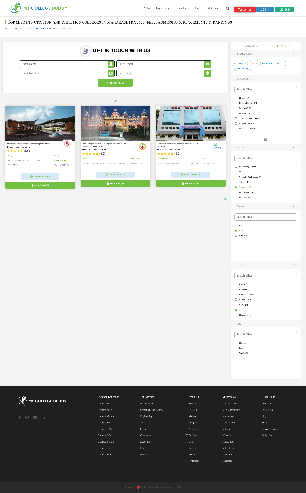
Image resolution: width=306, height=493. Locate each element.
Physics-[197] (245, 98)
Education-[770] (246, 197)
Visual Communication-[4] (250, 118)
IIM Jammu (226, 435)
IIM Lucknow (228, 448)
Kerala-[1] (243, 305)
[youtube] (35, 417)
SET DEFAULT (283, 46)
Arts (142, 422)
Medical (144, 454)
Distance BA (104, 448)
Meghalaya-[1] (245, 315)
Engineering (162, 8)
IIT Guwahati (191, 410)
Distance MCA (105, 410)
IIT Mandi (190, 454)
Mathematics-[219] (247, 129)
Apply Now (41, 185)
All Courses (213, 8)
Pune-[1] (242, 348)
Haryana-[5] (244, 289)
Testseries (245, 10)
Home (8, 28)
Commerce (145, 435)
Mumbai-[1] (244, 343)
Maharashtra (242, 68)
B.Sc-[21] (243, 225)
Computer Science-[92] (248, 123)
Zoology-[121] (245, 108)
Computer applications (151, 410)
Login (265, 9)
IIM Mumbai (227, 454)
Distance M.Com (106, 416)
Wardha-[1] (244, 353)
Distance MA (104, 422)
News (264, 422)
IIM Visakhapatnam (230, 410)
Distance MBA (105, 403)
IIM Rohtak (226, 461)
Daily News (267, 435)
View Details (41, 176)
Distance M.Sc (105, 454)
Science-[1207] (244, 187)
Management (146, 403)
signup (284, 9)
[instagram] (27, 417)
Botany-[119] (244, 113)
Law (142, 448)
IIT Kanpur (190, 448)
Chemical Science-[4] (248, 103)
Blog (264, 416)
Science (197, 8)
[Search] (228, 8)
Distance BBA (105, 429)
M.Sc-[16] (242, 230)
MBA (147, 8)
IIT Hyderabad (192, 461)
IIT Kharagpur (192, 429)
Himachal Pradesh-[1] (248, 294)
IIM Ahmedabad (229, 403)
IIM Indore (226, 429)
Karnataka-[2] (245, 299)
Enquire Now (115, 82)
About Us (266, 403)
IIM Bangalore (228, 422)
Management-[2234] (247, 172)
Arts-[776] (243, 182)
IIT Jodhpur (191, 422)
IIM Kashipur (227, 441)
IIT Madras (190, 416)
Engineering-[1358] (247, 167)
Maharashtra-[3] (245, 310)
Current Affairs (269, 429)
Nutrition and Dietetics (47, 28)
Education (181, 8)
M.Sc (29, 28)
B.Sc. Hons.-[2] (245, 236)
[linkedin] (43, 417)
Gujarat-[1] (243, 284)
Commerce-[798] (246, 192)
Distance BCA (105, 435)
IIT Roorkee (191, 403)
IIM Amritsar (227, 416)
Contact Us (267, 410)
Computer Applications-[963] (251, 177)
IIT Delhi (189, 441)
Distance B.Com (106, 441)
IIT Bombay (191, 435)
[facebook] (20, 417)
